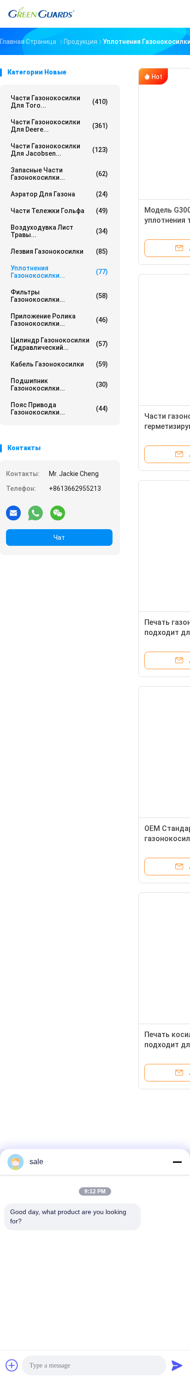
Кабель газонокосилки (59, 364)
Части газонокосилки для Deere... (59, 125)
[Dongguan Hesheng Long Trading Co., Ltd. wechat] (57, 512)
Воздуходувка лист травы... (59, 231)
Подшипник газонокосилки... (59, 384)
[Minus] (177, 1161)
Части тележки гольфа (59, 210)
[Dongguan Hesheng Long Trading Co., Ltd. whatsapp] (35, 512)
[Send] (177, 1365)
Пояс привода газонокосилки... (59, 408)
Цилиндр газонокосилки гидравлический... (59, 343)
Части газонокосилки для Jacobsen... (59, 149)
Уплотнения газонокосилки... (59, 271)
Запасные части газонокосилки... (59, 173)
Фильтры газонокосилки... (59, 295)
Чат (59, 537)
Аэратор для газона (59, 194)
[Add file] (12, 1365)
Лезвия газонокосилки (59, 251)
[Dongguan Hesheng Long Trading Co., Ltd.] (40, 14)
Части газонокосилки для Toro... (59, 101)
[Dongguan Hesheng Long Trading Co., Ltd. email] (13, 512)
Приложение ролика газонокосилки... (59, 319)
